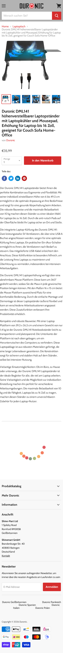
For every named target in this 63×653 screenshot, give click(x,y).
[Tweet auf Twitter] (11, 178)
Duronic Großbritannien (22, 602)
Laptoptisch (19, 26)
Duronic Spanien (35, 604)
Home (5, 26)
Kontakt (6, 555)
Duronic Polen (42, 607)
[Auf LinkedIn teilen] (17, 178)
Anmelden (52, 586)
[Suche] (56, 16)
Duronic (10, 140)
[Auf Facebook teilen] (4, 178)
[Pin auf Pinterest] (24, 178)
